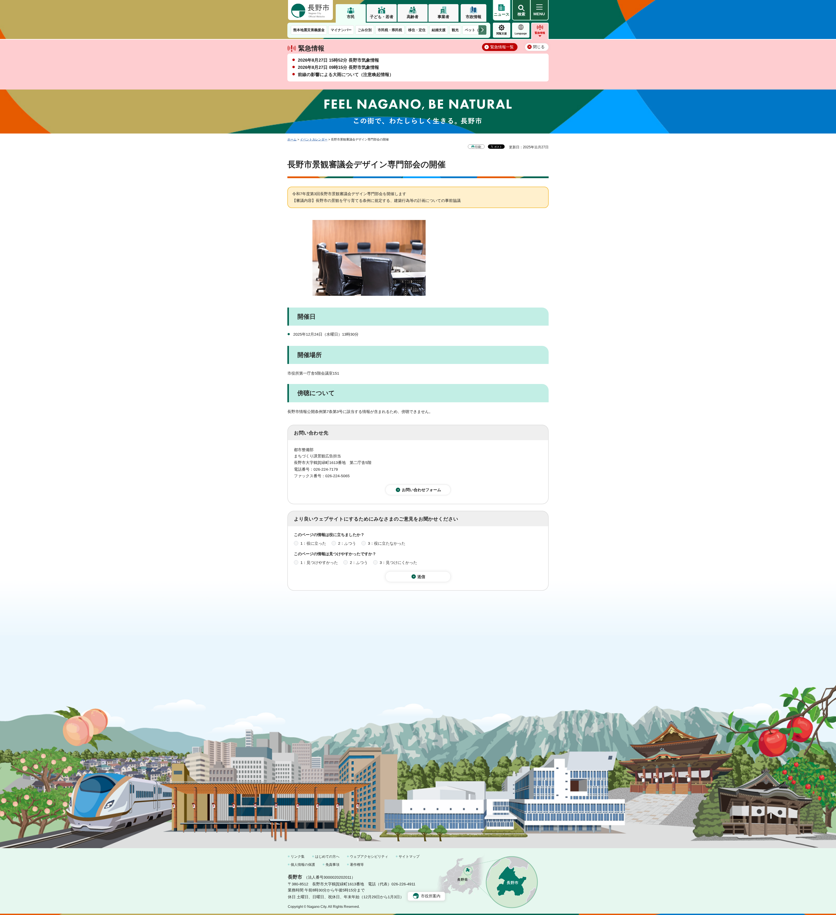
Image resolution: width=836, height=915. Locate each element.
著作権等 (357, 864)
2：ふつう (347, 543)
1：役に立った (313, 543)
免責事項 (332, 864)
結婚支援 (439, 30)
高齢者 (412, 17)
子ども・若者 (381, 17)
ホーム (292, 139)
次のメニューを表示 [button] (482, 30)
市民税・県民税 (390, 30)
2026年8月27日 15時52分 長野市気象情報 (338, 60)
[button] (521, 10)
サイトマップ (409, 856)
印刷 (478, 147)
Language (521, 33)
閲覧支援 (501, 33)
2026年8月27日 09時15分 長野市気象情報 (338, 67)
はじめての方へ (327, 856)
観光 (455, 30)
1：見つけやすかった (319, 562)
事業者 (443, 17)
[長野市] (310, 10)
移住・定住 (417, 30)
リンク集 (298, 856)
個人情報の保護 (303, 864)
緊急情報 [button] (540, 32)
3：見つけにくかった (398, 562)
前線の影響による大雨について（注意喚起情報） (346, 74)
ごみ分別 (365, 30)
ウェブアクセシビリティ (369, 856)
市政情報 (473, 17)
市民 (351, 17)
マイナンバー (341, 30)
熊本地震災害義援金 (309, 30)
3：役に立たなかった (386, 543)
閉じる (539, 47)
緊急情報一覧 (502, 47)
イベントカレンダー (313, 139)
